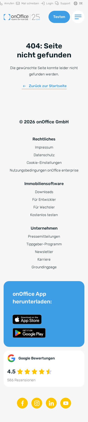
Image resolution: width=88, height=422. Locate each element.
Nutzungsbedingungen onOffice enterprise (44, 170)
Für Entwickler (44, 199)
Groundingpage (44, 267)
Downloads (44, 192)
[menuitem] (27, 3)
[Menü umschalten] (78, 17)
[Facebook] (22, 403)
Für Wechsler (44, 207)
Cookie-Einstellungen (44, 162)
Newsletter (44, 252)
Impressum (44, 147)
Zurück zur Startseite (48, 86)
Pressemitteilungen (44, 236)
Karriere (44, 259)
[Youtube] (65, 403)
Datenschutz (44, 155)
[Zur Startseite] (24, 17)
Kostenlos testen (44, 215)
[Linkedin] (51, 403)
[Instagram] (36, 403)
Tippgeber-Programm (44, 244)
